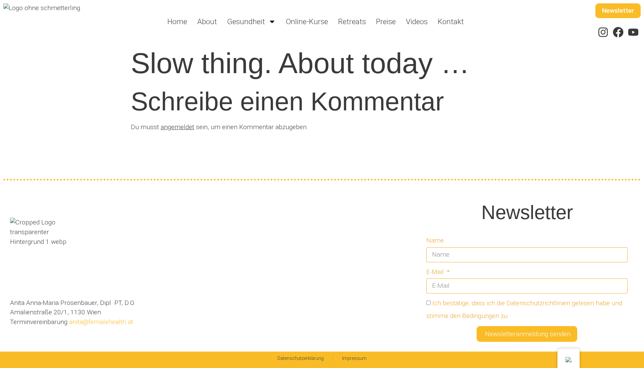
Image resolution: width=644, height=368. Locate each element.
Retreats (352, 21)
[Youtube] (633, 32)
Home (177, 21)
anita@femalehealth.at (100, 322)
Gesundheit (246, 21)
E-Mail (435, 272)
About (207, 21)
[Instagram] (603, 32)
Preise (386, 21)
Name (435, 240)
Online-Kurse (307, 21)
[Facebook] (618, 32)
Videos (417, 21)
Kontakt (451, 21)
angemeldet (177, 127)
